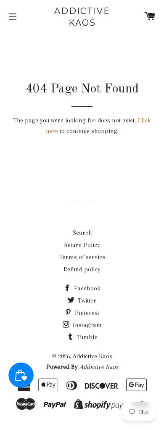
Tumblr (86, 337)
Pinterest (86, 312)
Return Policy (82, 245)
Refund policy (82, 269)
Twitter (86, 300)
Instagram (86, 325)
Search (82, 232)
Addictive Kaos (82, 17)
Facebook (86, 288)
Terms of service (82, 257)
